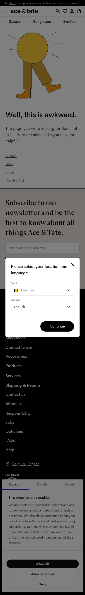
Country (15, 283)
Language (15, 299)
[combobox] (42, 290)
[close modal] (73, 265)
